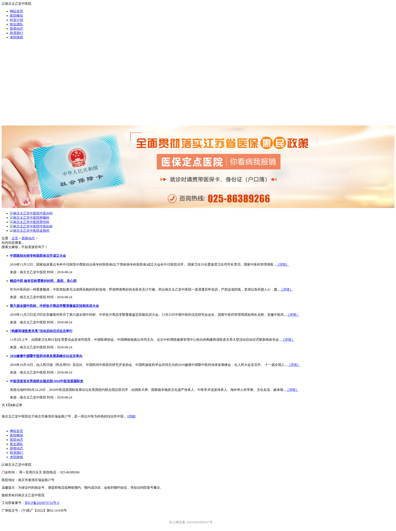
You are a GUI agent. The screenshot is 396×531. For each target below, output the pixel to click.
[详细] (131, 416)
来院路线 (16, 37)
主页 (15, 238)
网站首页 (16, 11)
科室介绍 (16, 20)
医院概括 (16, 15)
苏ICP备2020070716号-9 (42, 503)
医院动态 (16, 439)
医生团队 (16, 24)
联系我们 (16, 33)
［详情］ (282, 264)
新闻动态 (16, 28)
